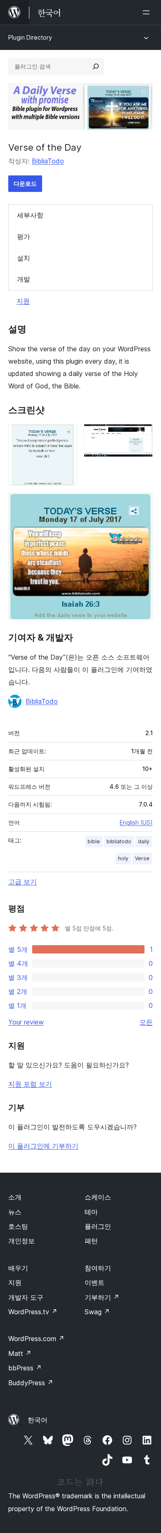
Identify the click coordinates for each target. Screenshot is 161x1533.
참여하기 (98, 1268)
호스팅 (18, 1226)
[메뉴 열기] (148, 12)
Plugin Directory (30, 37)
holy (123, 858)
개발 (23, 279)
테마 (91, 1212)
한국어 (37, 1420)
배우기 (18, 1268)
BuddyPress (30, 1383)
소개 (14, 1197)
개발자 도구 (25, 1297)
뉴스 (14, 1212)
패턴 (91, 1241)
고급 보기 (22, 882)
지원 (23, 301)
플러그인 (98, 1226)
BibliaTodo (48, 161)
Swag (97, 1312)
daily (143, 841)
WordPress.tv (32, 1312)
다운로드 (25, 183)
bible (94, 841)
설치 (23, 258)
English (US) (136, 822)
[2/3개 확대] (141, 435)
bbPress (25, 1368)
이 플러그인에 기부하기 (43, 1146)
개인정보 (21, 1241)
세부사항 (30, 215)
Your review (26, 1022)
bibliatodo (119, 841)
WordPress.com (36, 1338)
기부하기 (102, 1297)
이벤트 (94, 1282)
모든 (146, 1022)
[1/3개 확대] (66, 435)
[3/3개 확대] (141, 503)
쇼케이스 (98, 1197)
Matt (19, 1353)
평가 (23, 236)
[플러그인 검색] (96, 66)
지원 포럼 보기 (30, 1084)
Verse (142, 858)
